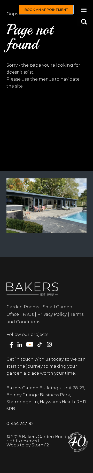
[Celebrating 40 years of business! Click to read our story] (77, 442)
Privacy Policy (52, 314)
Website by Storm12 (27, 445)
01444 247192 (20, 423)
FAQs (28, 314)
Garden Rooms (22, 306)
